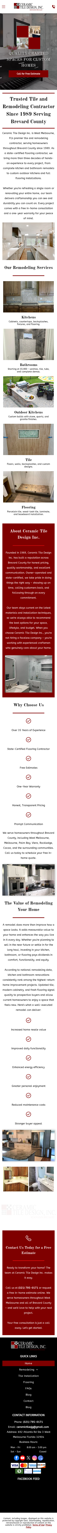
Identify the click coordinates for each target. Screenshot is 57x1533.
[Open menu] (4, 6)
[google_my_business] (40, 1458)
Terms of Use (38, 1525)
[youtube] (22, 1458)
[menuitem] (28, 1364)
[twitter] (28, 1458)
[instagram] (34, 1458)
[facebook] (16, 1458)
